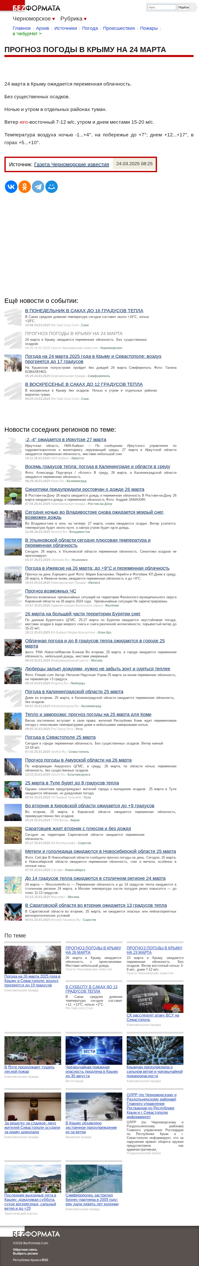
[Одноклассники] (24, 186)
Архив (42, 28)
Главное (22, 28)
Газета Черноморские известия (71, 164)
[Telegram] (38, 186)
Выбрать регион (25, 1253)
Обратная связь (25, 1249)
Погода (90, 28)
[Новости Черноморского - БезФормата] (31, 6)
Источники (65, 28)
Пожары (149, 28)
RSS (45, 1260)
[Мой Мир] (51, 186)
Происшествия (119, 28)
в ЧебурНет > (27, 33)
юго (24, 122)
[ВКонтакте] (11, 186)
